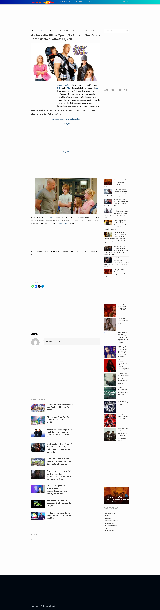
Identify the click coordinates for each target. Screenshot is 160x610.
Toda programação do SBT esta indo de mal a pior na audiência (59, 516)
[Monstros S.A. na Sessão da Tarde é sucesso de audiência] (38, 420)
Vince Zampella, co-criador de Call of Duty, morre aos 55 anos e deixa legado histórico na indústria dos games (115, 225)
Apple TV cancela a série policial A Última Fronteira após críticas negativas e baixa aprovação (116, 193)
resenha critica (65, 2)
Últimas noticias (109, 531)
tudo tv (89, 2)
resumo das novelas (111, 526)
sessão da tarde (65, 85)
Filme (69, 88)
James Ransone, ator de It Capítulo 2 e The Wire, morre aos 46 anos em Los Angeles (116, 202)
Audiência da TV (36, 606)
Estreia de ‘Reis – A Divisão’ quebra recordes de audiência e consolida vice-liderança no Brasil (60, 475)
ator (97, 88)
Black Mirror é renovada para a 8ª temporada (123, 403)
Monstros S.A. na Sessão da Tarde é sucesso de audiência (59, 420)
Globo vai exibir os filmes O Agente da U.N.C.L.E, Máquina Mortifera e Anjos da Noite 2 (59, 448)
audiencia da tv (61, 223)
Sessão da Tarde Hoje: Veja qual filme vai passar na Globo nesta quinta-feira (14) (59, 433)
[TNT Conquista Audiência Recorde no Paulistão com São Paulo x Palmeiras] (38, 462)
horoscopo (108, 518)
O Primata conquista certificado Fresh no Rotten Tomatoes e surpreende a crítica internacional (123, 365)
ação (50, 217)
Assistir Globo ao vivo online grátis (66, 119)
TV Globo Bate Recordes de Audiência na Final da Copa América (60, 407)
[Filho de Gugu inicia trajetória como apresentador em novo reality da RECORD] (38, 489)
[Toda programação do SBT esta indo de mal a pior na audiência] (38, 516)
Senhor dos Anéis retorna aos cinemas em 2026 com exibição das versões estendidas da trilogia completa (123, 338)
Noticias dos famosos (111, 521)
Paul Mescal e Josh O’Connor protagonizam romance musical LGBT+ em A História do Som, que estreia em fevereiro (123, 434)
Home (35, 31)
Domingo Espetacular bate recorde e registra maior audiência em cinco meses (123, 391)
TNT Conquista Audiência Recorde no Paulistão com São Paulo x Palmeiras (59, 461)
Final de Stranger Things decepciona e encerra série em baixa (123, 417)
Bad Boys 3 (66, 124)
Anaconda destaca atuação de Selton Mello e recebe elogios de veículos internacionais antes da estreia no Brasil (116, 250)
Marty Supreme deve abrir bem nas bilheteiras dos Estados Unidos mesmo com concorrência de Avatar (116, 262)
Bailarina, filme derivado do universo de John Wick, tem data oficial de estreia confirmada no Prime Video (122, 351)
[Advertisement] (80, 16)
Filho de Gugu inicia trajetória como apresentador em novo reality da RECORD (57, 490)
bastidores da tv (78, 2)
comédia (75, 217)
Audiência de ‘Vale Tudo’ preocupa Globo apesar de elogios (59, 503)
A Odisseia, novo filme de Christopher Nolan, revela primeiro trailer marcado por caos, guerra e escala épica (116, 213)
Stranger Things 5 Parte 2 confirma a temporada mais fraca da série (116, 273)
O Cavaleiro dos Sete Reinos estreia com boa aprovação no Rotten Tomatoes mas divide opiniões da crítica (123, 379)
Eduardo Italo (53, 341)
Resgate (66, 152)
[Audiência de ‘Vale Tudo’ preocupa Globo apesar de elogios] (38, 504)
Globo (59, 88)
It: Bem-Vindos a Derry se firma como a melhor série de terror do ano (116, 183)
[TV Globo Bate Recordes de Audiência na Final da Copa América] (38, 408)
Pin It (40, 334)
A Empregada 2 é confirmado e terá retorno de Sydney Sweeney (123, 321)
